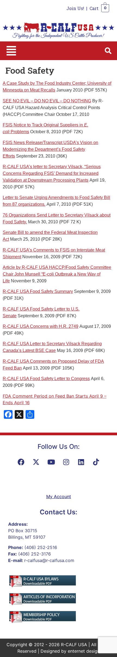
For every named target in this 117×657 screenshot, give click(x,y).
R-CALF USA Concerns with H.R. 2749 (40, 326)
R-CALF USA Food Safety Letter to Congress (46, 378)
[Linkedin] (81, 462)
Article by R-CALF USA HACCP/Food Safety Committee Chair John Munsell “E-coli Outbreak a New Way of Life (57, 274)
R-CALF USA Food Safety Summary (38, 291)
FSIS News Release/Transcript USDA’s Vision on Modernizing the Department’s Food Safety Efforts (50, 149)
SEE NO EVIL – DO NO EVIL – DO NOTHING (47, 101)
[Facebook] (21, 462)
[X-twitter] (36, 462)
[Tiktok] (96, 462)
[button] (11, 50)
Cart (94, 8)
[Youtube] (51, 462)
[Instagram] (66, 462)
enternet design (84, 651)
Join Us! (75, 8)
